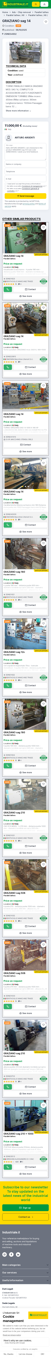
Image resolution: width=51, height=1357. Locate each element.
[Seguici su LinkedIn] (18, 1254)
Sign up (27, 1207)
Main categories (11, 1265)
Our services (9, 1272)
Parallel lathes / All (15, 15)
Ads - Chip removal (21, 12)
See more (27, 296)
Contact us (24, 1216)
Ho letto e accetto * (26, 186)
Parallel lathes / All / (38, 15)
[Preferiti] (46, 22)
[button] (21, 409)
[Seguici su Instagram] (4, 1254)
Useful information (12, 1280)
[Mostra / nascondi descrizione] (18, 110)
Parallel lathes (42, 12)
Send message (27, 196)
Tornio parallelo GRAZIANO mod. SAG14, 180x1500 (25, 350)
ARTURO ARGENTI (25, 137)
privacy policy (29, 204)
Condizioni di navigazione (32, 186)
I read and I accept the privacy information (24, 184)
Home (5, 12)
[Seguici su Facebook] (11, 1254)
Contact (32, 289)
